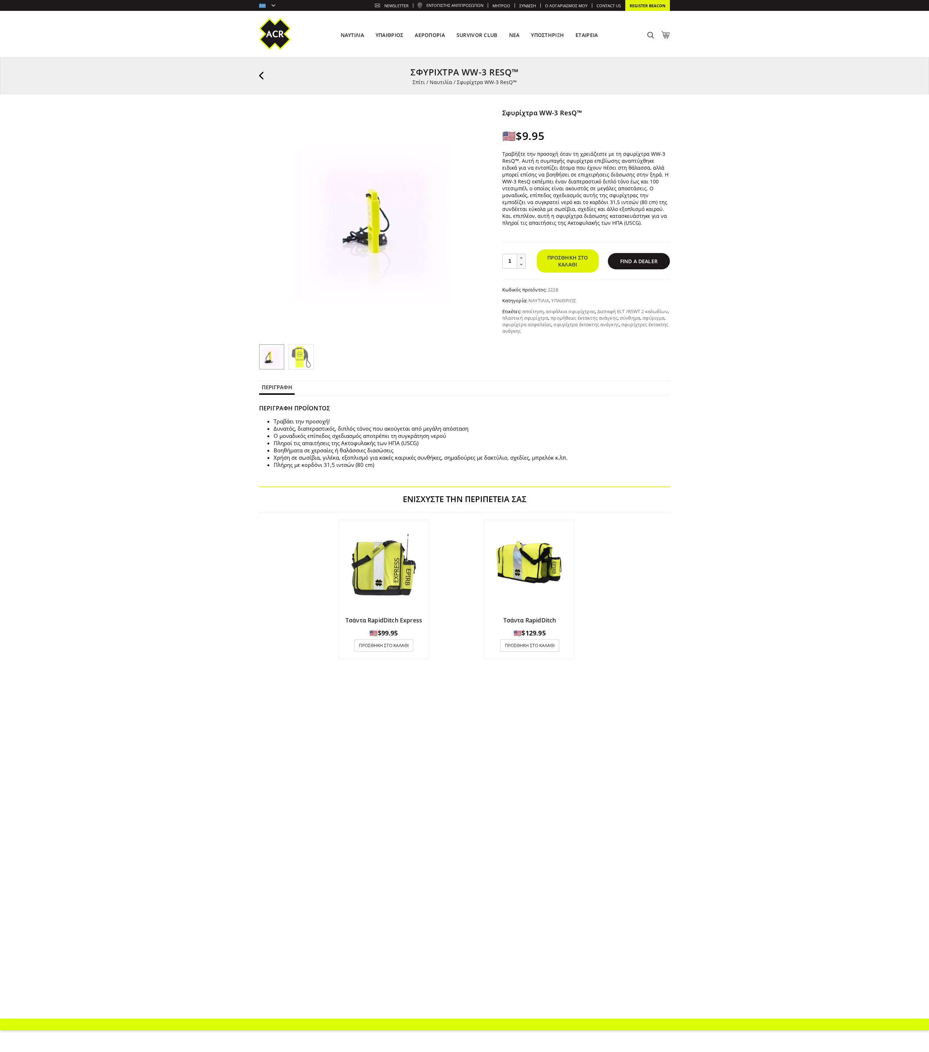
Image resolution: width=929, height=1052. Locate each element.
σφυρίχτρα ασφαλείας (526, 324)
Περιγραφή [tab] (277, 387)
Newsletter (396, 5)
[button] (521, 257)
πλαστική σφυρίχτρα (525, 318)
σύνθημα (630, 318)
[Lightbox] (480, 119)
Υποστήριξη (547, 35)
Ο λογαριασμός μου (566, 5)
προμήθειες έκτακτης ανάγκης (584, 318)
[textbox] (267, 6)
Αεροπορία (430, 35)
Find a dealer (639, 261)
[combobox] (267, 6)
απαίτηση (533, 311)
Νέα (514, 35)
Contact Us (609, 5)
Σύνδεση (527, 5)
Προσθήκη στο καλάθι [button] (384, 645)
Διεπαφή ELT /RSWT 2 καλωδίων (632, 311)
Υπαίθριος (563, 300)
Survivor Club (477, 35)
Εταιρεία (587, 35)
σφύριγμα (653, 318)
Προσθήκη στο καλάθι (567, 261)
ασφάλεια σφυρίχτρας (570, 311)
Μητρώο (501, 5)
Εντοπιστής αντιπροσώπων (454, 5)
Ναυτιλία (441, 82)
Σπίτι (419, 82)
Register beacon (648, 5)
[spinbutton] (509, 261)
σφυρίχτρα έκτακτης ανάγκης (586, 324)
